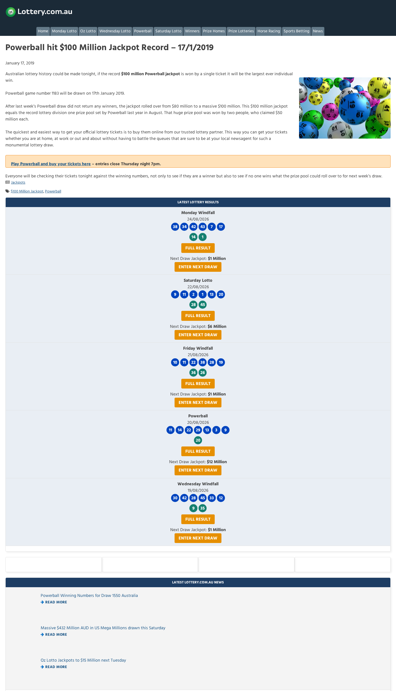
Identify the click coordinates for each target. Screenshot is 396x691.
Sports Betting (296, 31)
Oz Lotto (88, 31)
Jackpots (18, 183)
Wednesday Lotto (114, 31)
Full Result (198, 248)
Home (43, 31)
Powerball (143, 31)
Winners (192, 31)
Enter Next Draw (198, 267)
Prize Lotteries (241, 31)
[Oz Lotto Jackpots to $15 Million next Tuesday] (24, 683)
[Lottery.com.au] (39, 12)
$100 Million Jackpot (27, 191)
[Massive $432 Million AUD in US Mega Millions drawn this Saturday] (24, 650)
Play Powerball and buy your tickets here (51, 164)
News (318, 31)
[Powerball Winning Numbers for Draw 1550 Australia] (24, 618)
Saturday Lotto (168, 31)
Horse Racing (269, 31)
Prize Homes (214, 31)
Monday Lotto (64, 31)
